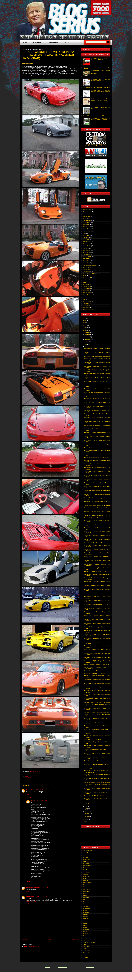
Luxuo (85, 927)
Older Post (75, 939)
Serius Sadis (86, 229)
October (87, 337)
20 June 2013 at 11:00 (37, 790)
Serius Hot (86, 239)
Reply (27, 794)
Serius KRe (86, 303)
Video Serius (86, 212)
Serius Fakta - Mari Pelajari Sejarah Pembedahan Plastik (100, 99)
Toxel (84, 944)
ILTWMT (85, 919)
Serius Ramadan (87, 295)
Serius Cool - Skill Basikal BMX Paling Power (96, 729)
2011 (84, 821)
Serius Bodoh (87, 250)
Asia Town (86, 861)
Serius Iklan (86, 258)
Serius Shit (86, 237)
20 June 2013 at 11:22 (42, 887)
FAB (84, 899)
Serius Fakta (86, 222)
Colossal (85, 874)
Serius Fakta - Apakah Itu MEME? (93, 739)
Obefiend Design (62, 967)
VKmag (85, 955)
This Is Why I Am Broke (89, 942)
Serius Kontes (87, 305)
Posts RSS (37, 42)
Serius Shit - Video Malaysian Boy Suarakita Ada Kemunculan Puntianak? (100, 72)
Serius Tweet (86, 271)
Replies (30, 798)
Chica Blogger (90, 967)
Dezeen (85, 893)
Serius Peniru (87, 261)
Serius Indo (86, 235)
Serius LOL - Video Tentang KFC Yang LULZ (98, 87)
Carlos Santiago (31, 887)
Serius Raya (86, 269)
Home (25, 42)
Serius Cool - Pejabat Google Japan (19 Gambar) (97, 515)
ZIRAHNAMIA (30, 896)
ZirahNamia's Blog (31, 901)
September (88, 339)
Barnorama (86, 863)
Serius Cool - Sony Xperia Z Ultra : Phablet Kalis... (97, 356)
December (87, 332)
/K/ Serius (85, 280)
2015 (84, 325)
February (87, 813)
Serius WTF (86, 224)
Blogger (47, 967)
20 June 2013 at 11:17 (43, 800)
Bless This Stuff (87, 868)
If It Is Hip (85, 916)
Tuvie (84, 948)
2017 (84, 320)
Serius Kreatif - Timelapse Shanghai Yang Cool (96, 764)
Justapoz (85, 925)
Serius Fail (86, 248)
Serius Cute (86, 226)
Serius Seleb (86, 241)
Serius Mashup (87, 256)
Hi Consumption (87, 908)
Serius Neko (86, 244)
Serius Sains (86, 307)
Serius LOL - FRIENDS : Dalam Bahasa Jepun (96, 712)
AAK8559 (33, 800)
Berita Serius (86, 252)
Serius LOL (86, 214)
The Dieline (86, 940)
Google (85, 297)
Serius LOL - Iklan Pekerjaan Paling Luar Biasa (96, 457)
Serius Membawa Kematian (90, 265)
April (86, 809)
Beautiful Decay (87, 865)
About (66, 42)
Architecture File (87, 855)
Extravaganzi (86, 897)
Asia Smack (86, 859)
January (87, 816)
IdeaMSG (85, 914)
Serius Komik (86, 254)
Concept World (87, 876)
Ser (84, 299)
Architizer (85, 857)
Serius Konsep (87, 220)
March (86, 811)
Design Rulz (86, 887)
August (87, 342)
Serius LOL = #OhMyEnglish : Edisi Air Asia (95, 796)
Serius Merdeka (87, 292)
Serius (29, 777)
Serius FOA (86, 267)
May (86, 806)
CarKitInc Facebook (34, 771)
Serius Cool (86, 209)
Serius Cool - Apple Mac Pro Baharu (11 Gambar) (97, 702)
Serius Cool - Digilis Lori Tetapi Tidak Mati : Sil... (96, 571)
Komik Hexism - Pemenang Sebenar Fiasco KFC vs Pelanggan (100, 91)
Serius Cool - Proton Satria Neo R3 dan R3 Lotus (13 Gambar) (100, 119)
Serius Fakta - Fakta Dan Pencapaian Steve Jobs (100, 80)
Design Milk (86, 885)
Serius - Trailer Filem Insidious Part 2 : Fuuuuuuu (97, 782)
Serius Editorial (87, 301)
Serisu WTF (86, 284)
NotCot (85, 931)
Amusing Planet (87, 850)
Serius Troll (86, 290)
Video (84, 275)
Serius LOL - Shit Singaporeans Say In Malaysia (97, 392)
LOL (84, 282)
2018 (84, 318)
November (87, 334)
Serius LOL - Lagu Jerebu (91, 448)
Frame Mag (86, 904)
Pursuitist (85, 933)
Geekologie (86, 906)
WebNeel (85, 957)
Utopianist (86, 953)
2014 (84, 327)
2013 (84, 330)
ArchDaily (86, 853)
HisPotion (86, 910)
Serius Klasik (86, 231)
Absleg (28, 790)
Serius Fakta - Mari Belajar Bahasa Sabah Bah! (95, 116)
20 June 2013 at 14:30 (41, 896)
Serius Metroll (87, 278)
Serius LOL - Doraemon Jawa (92, 518)
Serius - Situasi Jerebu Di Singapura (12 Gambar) (97, 505)
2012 (84, 819)
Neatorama (86, 929)
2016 (84, 323)
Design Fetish (87, 882)
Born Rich (86, 870)
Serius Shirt (86, 263)
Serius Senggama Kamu (89, 309)
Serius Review (87, 288)
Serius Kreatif (86, 216)
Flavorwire (86, 902)
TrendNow (86, 946)
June (86, 346)
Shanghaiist (86, 938)
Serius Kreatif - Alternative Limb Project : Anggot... (97, 543)
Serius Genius (87, 246)
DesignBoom (86, 889)
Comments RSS (52, 42)
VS (84, 233)
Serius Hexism (87, 286)
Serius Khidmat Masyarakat (90, 273)
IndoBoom (86, 921)
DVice (85, 895)
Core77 (85, 878)
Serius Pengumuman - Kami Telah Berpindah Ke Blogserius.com (100, 59)
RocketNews (86, 936)
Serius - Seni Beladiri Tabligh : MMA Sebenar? (96, 664)
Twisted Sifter (86, 950)
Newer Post (25, 939)
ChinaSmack (86, 872)
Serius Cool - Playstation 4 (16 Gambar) (94, 673)
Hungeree (86, 912)
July (86, 344)
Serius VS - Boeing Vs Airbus (92, 671)
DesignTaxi (86, 891)
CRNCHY (86, 880)
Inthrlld (85, 923)
